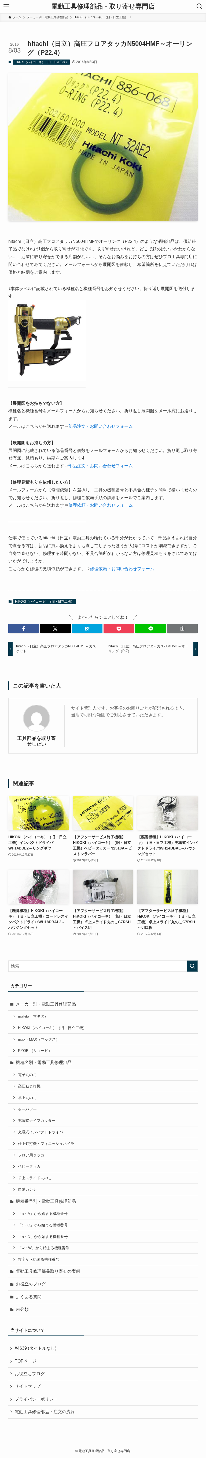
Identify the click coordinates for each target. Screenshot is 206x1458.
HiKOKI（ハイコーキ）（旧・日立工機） (41, 62)
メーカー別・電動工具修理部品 (46, 1004)
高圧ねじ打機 (29, 1086)
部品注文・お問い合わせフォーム (100, 426)
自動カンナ (27, 1189)
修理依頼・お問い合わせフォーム (100, 505)
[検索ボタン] (199, 6)
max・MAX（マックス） (39, 1039)
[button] (23, 628)
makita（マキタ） (33, 1016)
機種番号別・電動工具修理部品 (46, 1201)
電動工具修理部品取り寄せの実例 (48, 1271)
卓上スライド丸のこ (35, 1178)
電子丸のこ (27, 1075)
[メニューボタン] (6, 6)
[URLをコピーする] (182, 628)
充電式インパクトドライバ (40, 1132)
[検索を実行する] (192, 966)
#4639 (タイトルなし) (35, 1348)
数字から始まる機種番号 (38, 1259)
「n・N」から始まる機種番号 (43, 1236)
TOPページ (25, 1361)
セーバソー (27, 1109)
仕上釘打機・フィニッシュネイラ (46, 1143)
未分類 (22, 1309)
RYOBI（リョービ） (35, 1050)
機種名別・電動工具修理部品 (44, 1062)
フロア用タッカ (31, 1155)
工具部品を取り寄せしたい (36, 741)
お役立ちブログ (31, 1284)
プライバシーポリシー (36, 1399)
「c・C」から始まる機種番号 (43, 1225)
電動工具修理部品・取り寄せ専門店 (103, 6)
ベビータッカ (29, 1166)
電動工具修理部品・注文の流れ (45, 1411)
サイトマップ (28, 1386)
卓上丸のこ (27, 1098)
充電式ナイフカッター (37, 1120)
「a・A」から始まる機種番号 (43, 1213)
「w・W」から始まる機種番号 (43, 1248)
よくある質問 (29, 1296)
